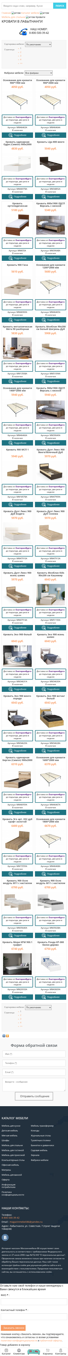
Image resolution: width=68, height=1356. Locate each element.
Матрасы (6, 1169)
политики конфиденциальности (19, 1340)
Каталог (6, 1353)
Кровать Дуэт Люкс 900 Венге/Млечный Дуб (51, 451)
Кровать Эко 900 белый (17, 634)
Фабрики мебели (39, 1160)
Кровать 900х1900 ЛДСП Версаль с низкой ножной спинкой (50, 390)
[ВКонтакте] (4, 1036)
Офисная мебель (10, 1164)
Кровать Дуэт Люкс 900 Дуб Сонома (51, 512)
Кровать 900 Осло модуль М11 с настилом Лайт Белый (50, 883)
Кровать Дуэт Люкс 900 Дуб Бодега (17, 512)
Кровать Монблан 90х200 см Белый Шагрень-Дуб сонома (50, 329)
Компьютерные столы (13, 1160)
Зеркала (35, 1155)
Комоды (35, 1130)
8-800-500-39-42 (39, 33)
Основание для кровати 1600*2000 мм (50, 758)
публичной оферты (51, 1340)
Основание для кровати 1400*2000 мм (17, 389)
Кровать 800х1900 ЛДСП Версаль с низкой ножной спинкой (50, 206)
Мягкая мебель (9, 1135)
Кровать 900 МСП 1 (17, 449)
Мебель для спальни (13, 17)
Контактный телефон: (14, 1310)
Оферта (5, 1179)
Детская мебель (10, 1130)
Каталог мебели (30, 12)
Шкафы (5, 1140)
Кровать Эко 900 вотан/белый (50, 697)
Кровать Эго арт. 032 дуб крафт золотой (17, 820)
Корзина (48, 1351)
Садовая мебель (39, 1150)
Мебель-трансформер (42, 1125)
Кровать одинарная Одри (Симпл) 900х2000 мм (17, 144)
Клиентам (19, 1353)
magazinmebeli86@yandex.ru (26, 1221)
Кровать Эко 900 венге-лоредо (17, 697)
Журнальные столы (41, 1135)
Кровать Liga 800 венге (50, 141)
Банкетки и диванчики (42, 1145)
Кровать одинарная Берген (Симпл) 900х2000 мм (17, 760)
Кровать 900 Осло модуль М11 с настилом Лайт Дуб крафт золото (17, 883)
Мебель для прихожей (13, 1155)
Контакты (60, 1353)
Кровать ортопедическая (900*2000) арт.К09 (17, 206)
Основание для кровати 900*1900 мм (17, 81)
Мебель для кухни (11, 1125)
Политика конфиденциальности (13, 1193)
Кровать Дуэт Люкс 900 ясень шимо (17, 574)
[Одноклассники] (7, 1036)
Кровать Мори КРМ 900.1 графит (17, 943)
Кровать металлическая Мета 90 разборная (17, 328)
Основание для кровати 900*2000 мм (50, 81)
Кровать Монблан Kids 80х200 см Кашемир (50, 574)
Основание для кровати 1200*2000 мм (50, 266)
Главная (6, 12)
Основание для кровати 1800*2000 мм (50, 820)
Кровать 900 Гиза (17, 264)
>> (21, 63)
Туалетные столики (41, 1140)
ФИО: (5, 1295)
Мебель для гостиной (13, 1150)
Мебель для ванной (12, 1174)
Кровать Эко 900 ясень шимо (50, 635)
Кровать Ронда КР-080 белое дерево (50, 943)
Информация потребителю (9, 1186)
